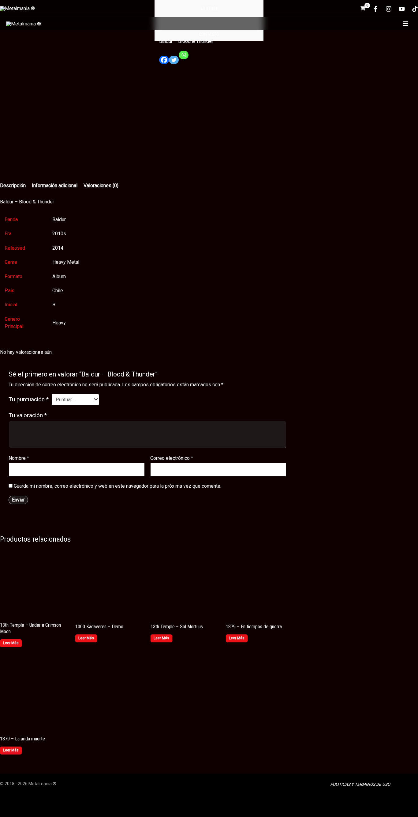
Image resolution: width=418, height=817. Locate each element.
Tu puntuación (29, 399)
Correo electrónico (171, 458)
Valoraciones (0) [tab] (101, 185)
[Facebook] (375, 9)
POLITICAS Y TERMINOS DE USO (360, 784)
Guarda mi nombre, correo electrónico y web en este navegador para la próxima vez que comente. (117, 486)
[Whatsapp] (183, 57)
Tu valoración (28, 415)
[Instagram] (389, 9)
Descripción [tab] (13, 185)
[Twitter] (174, 62)
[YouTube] (402, 9)
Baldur (59, 219)
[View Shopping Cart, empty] (363, 9)
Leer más (11, 643)
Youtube (209, 8)
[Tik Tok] (415, 9)
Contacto (209, 34)
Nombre (19, 458)
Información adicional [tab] (54, 185)
